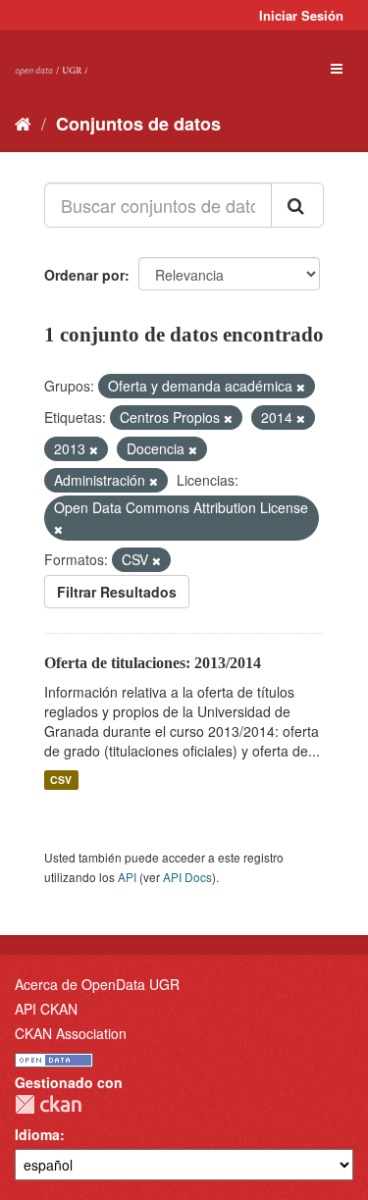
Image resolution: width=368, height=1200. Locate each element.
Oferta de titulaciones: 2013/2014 (152, 662)
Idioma (37, 1134)
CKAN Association (71, 1033)
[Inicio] (23, 122)
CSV (61, 779)
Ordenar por (84, 275)
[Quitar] (300, 386)
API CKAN (46, 1008)
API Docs (187, 876)
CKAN (48, 1104)
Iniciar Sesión (301, 15)
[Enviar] (297, 205)
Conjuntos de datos (138, 123)
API (127, 876)
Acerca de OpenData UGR (97, 984)
